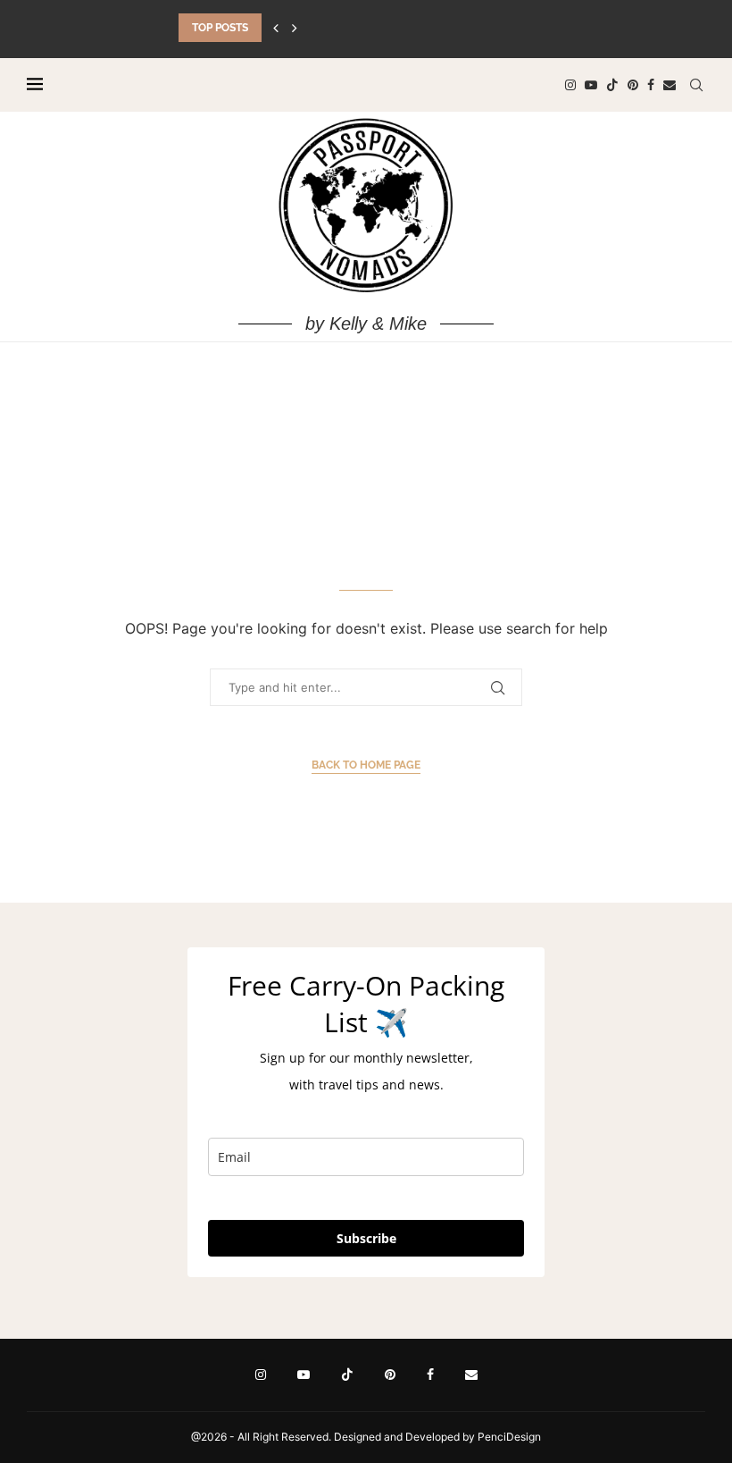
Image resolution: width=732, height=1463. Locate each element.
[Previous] (276, 27)
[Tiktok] (612, 85)
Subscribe (366, 1238)
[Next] (294, 27)
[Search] (696, 85)
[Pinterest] (633, 85)
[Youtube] (591, 85)
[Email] (669, 85)
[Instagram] (570, 85)
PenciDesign (509, 1436)
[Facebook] (650, 85)
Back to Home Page (366, 765)
